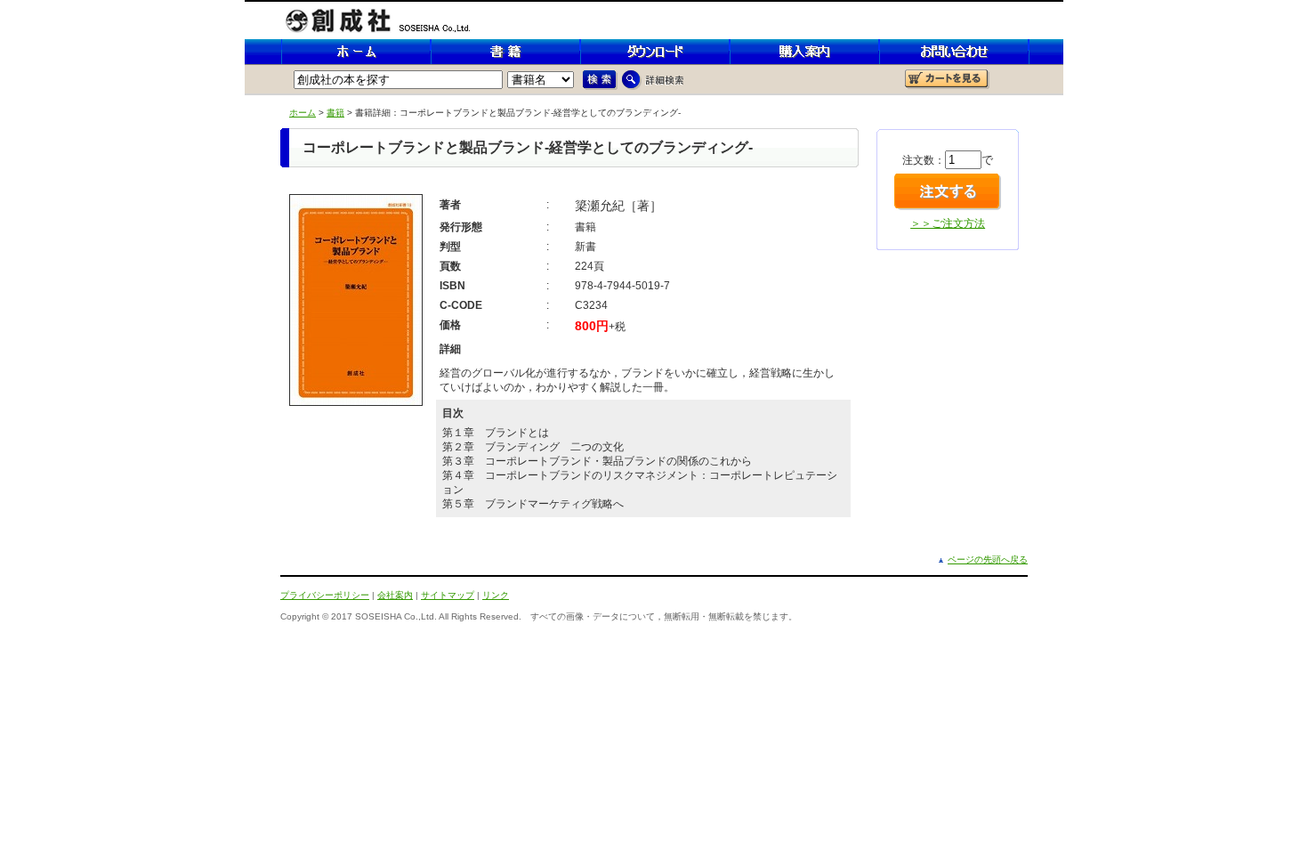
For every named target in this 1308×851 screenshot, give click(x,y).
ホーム (302, 113)
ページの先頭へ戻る (988, 559)
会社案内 (395, 595)
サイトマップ (447, 595)
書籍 (335, 113)
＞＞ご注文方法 (947, 223)
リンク (495, 595)
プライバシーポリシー (324, 595)
